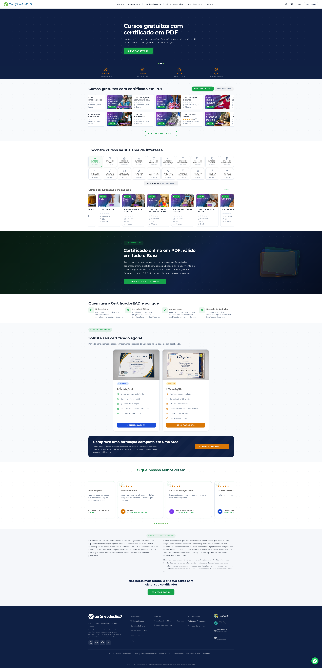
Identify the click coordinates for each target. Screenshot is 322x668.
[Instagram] (90, 642)
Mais (209, 4)
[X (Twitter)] (108, 642)
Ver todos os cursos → (161, 133)
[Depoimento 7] (165, 523)
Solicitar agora (136, 425)
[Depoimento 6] (163, 523)
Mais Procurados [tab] (203, 89)
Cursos (120, 4)
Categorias (133, 4)
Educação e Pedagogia (149, 654)
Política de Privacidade (197, 621)
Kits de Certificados (139, 631)
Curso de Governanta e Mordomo (209, 512)
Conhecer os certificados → (145, 281)
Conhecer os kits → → (212, 446)
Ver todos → (228, 190)
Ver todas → (207, 654)
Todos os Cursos (137, 621)
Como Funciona (137, 636)
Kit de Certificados (174, 4)
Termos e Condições (196, 626)
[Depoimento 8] (167, 523)
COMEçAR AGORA (161, 592)
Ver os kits (134, 53)
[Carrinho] (291, 4)
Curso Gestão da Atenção (110, 512)
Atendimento (194, 4)
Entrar (298, 4)
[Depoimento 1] (154, 523)
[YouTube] (96, 642)
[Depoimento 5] (162, 523)
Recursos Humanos (193, 654)
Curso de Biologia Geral (157, 512)
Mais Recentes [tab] (224, 89)
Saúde (136, 654)
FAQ (132, 641)
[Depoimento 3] (158, 523)
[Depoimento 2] (156, 523)
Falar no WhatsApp (164, 626)
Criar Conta (311, 4)
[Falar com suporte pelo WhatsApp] (314, 660)
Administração (178, 654)
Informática (127, 654)
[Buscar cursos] (286, 4)
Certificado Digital (153, 4)
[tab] (158, 63)
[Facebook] (102, 642)
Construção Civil (164, 654)
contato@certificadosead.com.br (170, 621)
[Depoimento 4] (159, 523)
